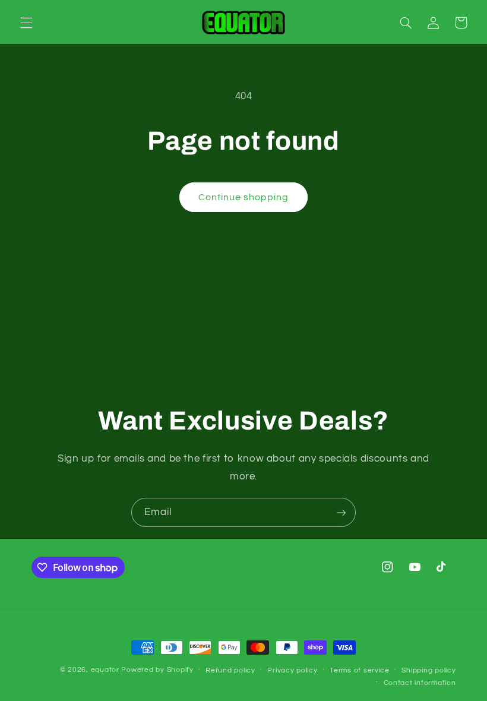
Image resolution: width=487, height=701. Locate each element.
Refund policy (230, 670)
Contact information (420, 683)
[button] (26, 22)
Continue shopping (243, 197)
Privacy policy (292, 670)
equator (105, 670)
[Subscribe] (341, 512)
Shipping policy (428, 670)
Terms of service (360, 670)
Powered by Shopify (157, 670)
